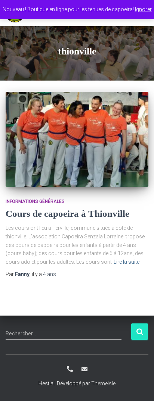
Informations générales (35, 201)
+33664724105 (70, 369)
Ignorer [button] (143, 9)
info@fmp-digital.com (84, 369)
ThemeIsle (103, 383)
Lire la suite (126, 262)
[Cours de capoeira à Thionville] (77, 139)
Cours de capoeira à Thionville (67, 214)
